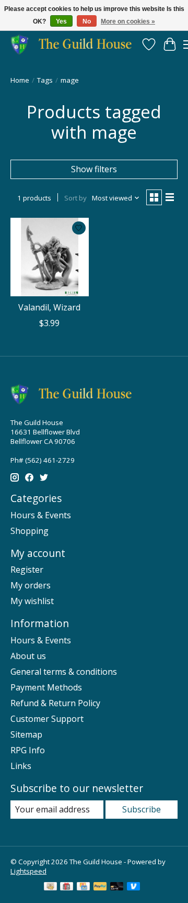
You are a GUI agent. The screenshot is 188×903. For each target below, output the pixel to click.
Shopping (29, 531)
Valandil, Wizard (49, 307)
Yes (61, 21)
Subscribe (141, 809)
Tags (45, 80)
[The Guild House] (74, 44)
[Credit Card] (83, 887)
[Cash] (50, 887)
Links (20, 766)
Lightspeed (28, 871)
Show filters (94, 169)
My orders (30, 585)
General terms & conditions (63, 671)
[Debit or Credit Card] (117, 887)
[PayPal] (100, 887)
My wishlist (32, 601)
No (87, 21)
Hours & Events (40, 515)
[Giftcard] (66, 887)
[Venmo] (133, 887)
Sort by (75, 198)
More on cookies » (128, 21)
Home (19, 80)
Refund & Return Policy (55, 703)
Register (26, 569)
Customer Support (47, 718)
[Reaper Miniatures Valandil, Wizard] (49, 257)
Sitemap (26, 734)
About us (28, 656)
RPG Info (27, 750)
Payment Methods (46, 687)
